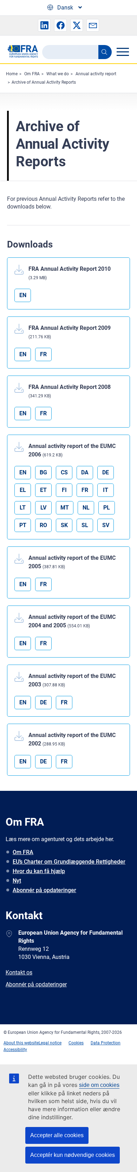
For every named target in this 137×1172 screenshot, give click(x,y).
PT (22, 525)
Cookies (76, 1042)
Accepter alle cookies (57, 1135)
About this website (21, 1042)
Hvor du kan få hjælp (39, 871)
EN (22, 295)
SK (64, 525)
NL (86, 507)
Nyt (17, 880)
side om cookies (99, 1085)
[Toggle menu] (122, 51)
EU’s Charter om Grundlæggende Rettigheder (69, 861)
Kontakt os (19, 972)
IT (105, 490)
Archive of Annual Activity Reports (44, 82)
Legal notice (50, 1042)
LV (43, 507)
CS (64, 472)
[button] (44, 25)
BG (43, 472)
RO (43, 525)
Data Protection (105, 1042)
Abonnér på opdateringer (44, 890)
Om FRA (32, 73)
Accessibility (15, 1049)
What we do (57, 73)
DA (85, 472)
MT (64, 507)
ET (43, 490)
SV (105, 525)
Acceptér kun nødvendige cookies (72, 1155)
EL (23, 490)
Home (12, 73)
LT (23, 507)
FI (64, 490)
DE (105, 472)
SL (84, 525)
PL (106, 507)
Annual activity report (96, 73)
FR (43, 354)
